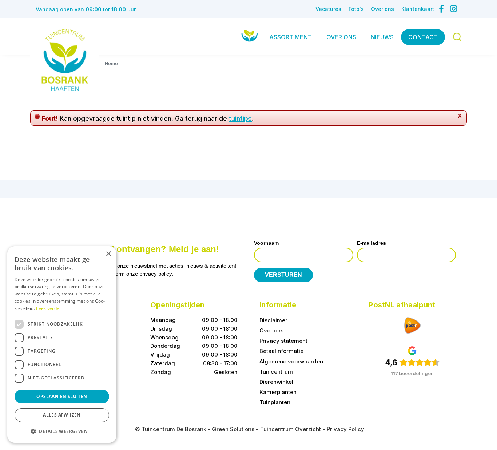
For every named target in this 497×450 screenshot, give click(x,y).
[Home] (249, 35)
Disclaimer (273, 320)
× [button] (108, 254)
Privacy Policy (345, 429)
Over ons (271, 330)
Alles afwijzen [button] (62, 415)
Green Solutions (233, 429)
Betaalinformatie (281, 350)
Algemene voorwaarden (291, 361)
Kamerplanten (278, 392)
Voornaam (266, 243)
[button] (62, 431)
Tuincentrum (276, 371)
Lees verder (48, 308)
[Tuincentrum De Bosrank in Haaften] (64, 60)
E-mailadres (371, 243)
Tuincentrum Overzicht (290, 429)
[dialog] (61, 344)
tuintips (240, 118)
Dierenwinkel (276, 381)
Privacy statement (283, 340)
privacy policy (155, 274)
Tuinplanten (274, 402)
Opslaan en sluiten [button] (61, 396)
